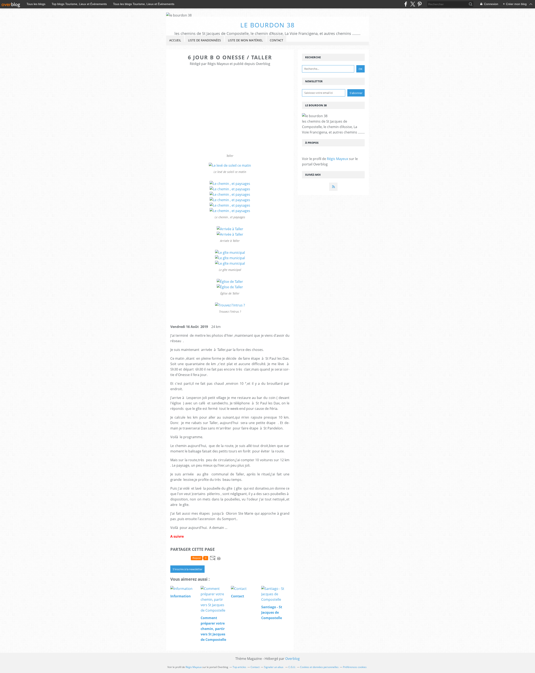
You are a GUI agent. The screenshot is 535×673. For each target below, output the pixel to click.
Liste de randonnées (204, 40)
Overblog (292, 658)
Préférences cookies (355, 667)
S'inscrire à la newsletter (187, 569)
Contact (276, 40)
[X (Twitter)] (412, 4)
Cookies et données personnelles (319, 667)
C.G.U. (292, 667)
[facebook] (405, 4)
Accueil (175, 40)
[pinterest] (419, 4)
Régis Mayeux (337, 158)
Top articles (239, 667)
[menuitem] (175, 40)
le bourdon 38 (267, 25)
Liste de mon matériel (245, 40)
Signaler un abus (274, 667)
